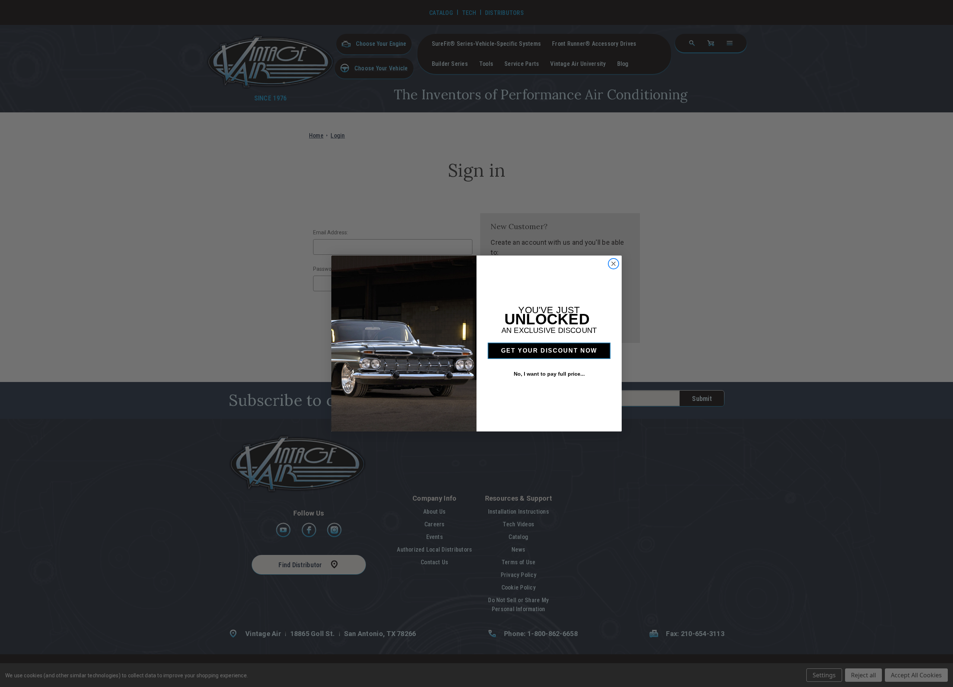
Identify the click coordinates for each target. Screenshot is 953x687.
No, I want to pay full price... (549, 374)
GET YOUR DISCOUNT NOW (549, 350)
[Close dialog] (613, 263)
